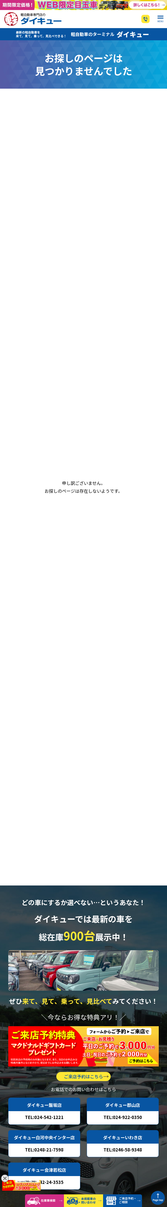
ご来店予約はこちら (83, 1076)
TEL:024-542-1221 (44, 1117)
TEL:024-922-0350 (123, 1117)
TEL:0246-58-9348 (123, 1149)
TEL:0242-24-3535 (44, 1182)
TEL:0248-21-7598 (44, 1149)
